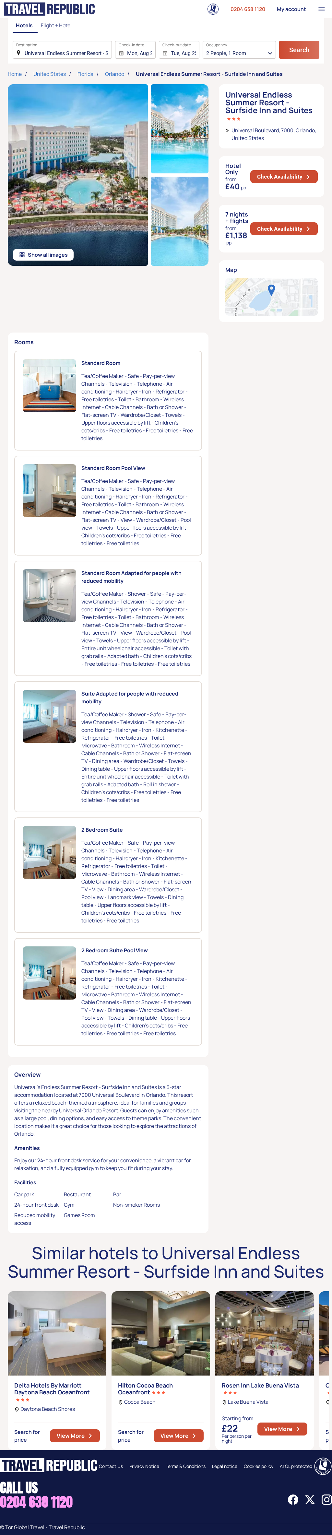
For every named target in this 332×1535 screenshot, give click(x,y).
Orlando (114, 73)
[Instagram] (327, 1502)
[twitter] (310, 1502)
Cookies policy (258, 1466)
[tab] (25, 26)
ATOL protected (296, 1466)
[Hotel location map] (271, 297)
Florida (85, 73)
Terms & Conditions (186, 1466)
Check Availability (287, 176)
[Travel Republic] (49, 9)
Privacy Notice (144, 1466)
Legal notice (224, 1466)
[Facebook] (293, 1502)
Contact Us (111, 1466)
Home (15, 73)
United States (49, 73)
